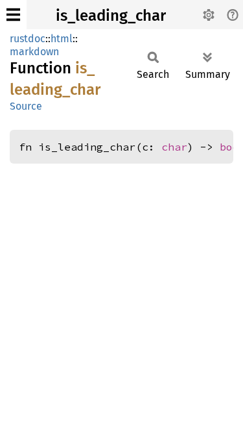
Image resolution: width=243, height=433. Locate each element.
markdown (34, 51)
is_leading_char (111, 15)
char (174, 146)
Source (26, 106)
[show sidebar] (13, 14)
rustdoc (27, 38)
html (62, 38)
